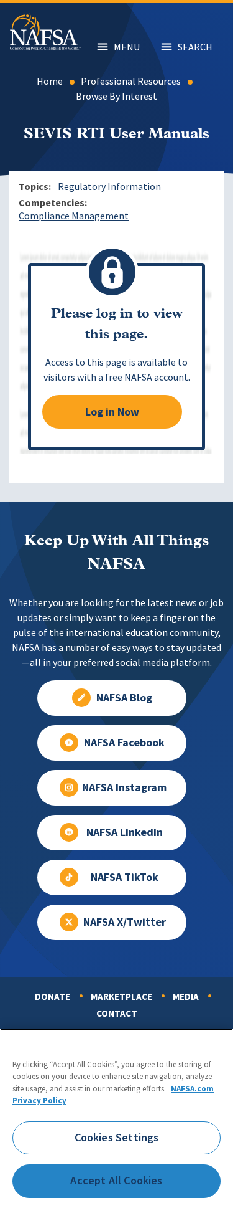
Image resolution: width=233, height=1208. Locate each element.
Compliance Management (74, 215)
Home (50, 81)
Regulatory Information (109, 186)
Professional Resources (131, 81)
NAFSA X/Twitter (124, 922)
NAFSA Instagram (124, 787)
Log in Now (112, 411)
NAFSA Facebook (124, 742)
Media (186, 997)
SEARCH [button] (195, 47)
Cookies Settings (117, 1137)
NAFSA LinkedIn (124, 832)
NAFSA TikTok (124, 877)
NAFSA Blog (124, 697)
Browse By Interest (116, 96)
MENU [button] (127, 47)
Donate (52, 997)
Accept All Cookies (116, 1180)
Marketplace (121, 997)
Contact (116, 1013)
